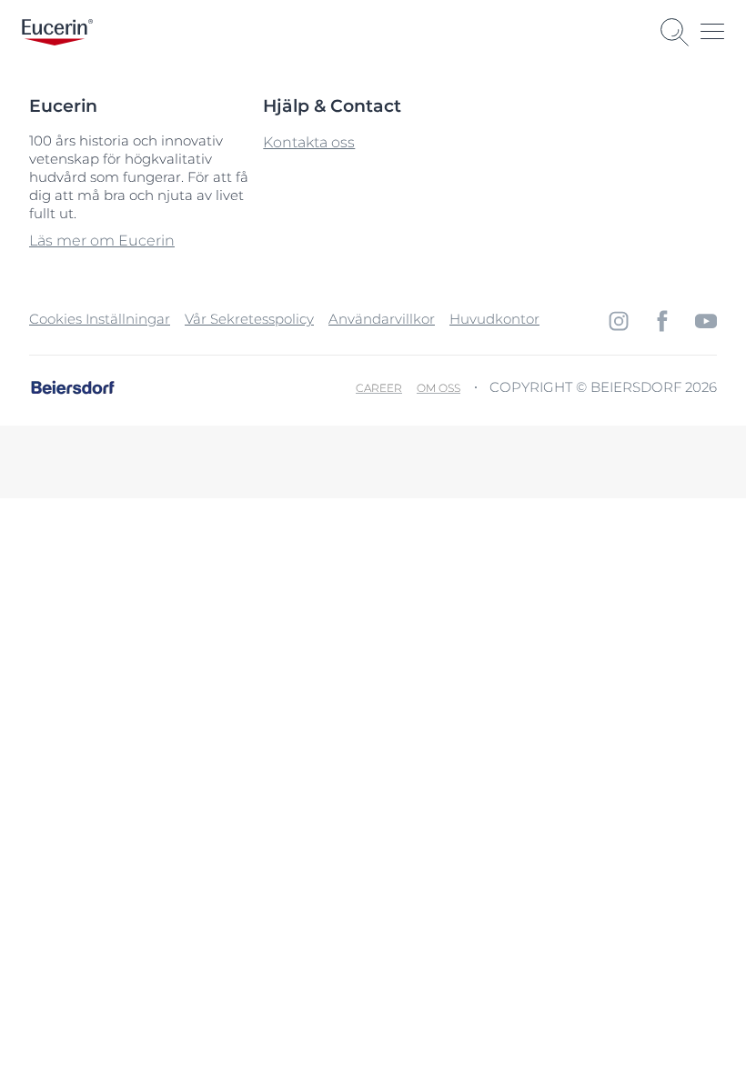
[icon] (619, 321)
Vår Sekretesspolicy (249, 318)
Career (379, 388)
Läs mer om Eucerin (102, 240)
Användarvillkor (381, 318)
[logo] (57, 32)
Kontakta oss (309, 142)
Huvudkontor (494, 318)
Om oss (438, 388)
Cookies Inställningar (99, 318)
